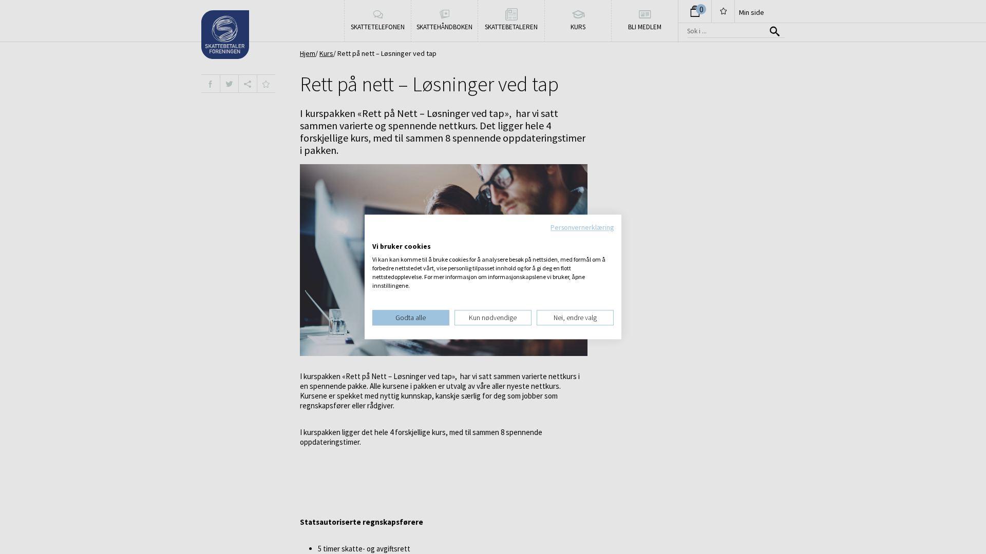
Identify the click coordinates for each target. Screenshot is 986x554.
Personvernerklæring (582, 227)
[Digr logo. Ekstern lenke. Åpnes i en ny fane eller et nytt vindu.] (379, 236)
